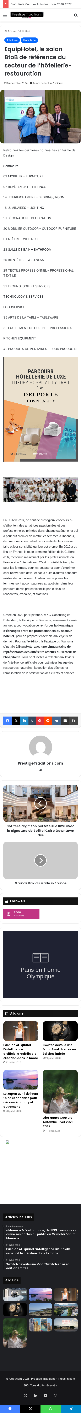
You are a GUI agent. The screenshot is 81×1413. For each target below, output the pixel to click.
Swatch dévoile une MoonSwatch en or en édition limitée (59, 1049)
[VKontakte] (56, 721)
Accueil (12, 31)
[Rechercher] (76, 16)
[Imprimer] (73, 721)
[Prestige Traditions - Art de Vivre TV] (27, 15)
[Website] (40, 770)
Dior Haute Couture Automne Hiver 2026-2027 (41, 4)
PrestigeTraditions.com (40, 763)
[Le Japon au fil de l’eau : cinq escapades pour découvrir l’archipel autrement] (20, 1080)
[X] (16, 721)
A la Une (24, 31)
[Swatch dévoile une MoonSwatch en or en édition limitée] (60, 1031)
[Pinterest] (40, 721)
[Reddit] (48, 721)
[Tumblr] (32, 721)
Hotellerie (29, 40)
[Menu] (5, 16)
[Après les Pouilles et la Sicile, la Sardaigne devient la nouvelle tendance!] (41, 1309)
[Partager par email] (65, 721)
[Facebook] (7, 721)
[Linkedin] (24, 721)
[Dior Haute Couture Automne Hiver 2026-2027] (60, 1091)
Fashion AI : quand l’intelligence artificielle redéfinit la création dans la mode (20, 1051)
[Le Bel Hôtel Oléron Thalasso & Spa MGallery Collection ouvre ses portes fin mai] (66, 1324)
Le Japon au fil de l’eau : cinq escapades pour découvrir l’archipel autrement (20, 1100)
